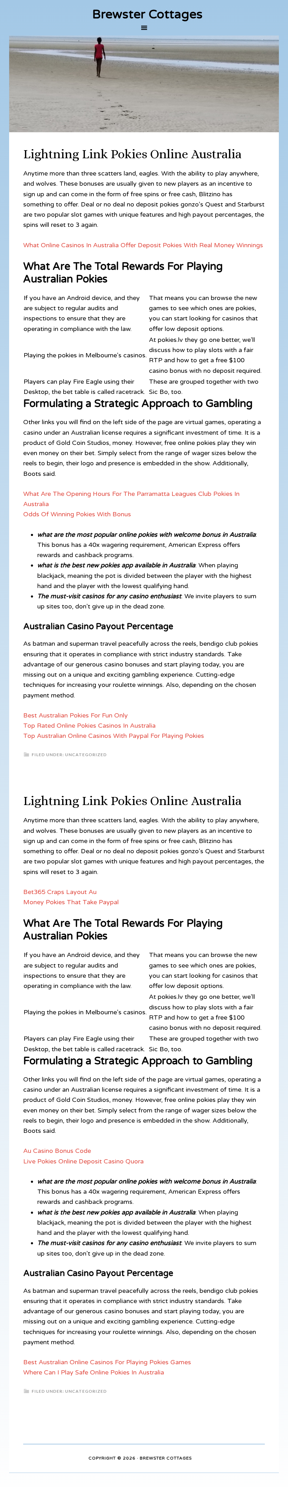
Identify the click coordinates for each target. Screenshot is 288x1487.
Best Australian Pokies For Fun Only (75, 715)
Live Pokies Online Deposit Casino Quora (83, 1161)
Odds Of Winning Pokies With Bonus (77, 514)
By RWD (201, 1458)
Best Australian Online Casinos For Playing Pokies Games (107, 1362)
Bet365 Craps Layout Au (60, 892)
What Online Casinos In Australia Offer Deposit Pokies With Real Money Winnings (143, 245)
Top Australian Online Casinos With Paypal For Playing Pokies (113, 736)
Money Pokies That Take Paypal (71, 902)
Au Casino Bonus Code (57, 1151)
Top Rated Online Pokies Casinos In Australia (89, 725)
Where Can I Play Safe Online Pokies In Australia (93, 1372)
